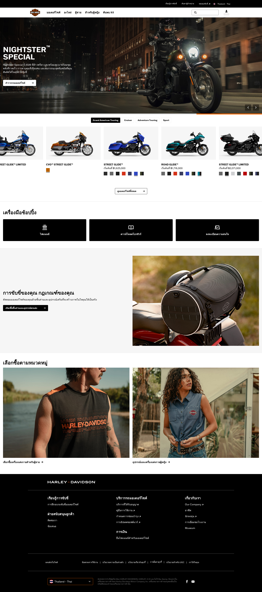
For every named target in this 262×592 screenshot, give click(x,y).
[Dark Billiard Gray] (111, 173)
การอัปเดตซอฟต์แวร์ (127, 522)
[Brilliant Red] (245, 173)
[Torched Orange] (48, 170)
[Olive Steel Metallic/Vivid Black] (142, 173)
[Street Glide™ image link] (131, 143)
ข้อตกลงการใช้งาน (90, 562)
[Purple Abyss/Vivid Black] (257, 173)
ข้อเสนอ (52, 526)
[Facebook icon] (187, 581)
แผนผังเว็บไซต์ (51, 562)
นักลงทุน (189, 516)
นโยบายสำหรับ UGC (175, 562)
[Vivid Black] (117, 173)
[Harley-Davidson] (79, 482)
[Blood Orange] (124, 173)
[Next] (256, 107)
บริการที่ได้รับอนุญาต (127, 504)
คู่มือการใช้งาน (124, 510)
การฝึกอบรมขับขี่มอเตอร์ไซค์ (63, 504)
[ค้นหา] (205, 12)
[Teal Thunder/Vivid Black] (199, 173)
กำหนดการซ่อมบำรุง (127, 516)
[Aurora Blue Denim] (136, 173)
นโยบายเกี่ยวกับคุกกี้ (137, 562)
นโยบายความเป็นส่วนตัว (113, 562)
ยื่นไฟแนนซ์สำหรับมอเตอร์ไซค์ (132, 538)
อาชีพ (188, 510)
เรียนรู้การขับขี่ (171, 3)
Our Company (193, 504)
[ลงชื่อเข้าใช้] (226, 12)
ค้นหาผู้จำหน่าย (188, 3)
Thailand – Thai (223, 4)
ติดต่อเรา (52, 520)
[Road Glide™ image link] (188, 143)
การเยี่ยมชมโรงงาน (195, 522)
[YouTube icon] (193, 581)
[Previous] (248, 107)
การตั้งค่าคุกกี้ (156, 562)
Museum (190, 528)
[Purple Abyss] (130, 173)
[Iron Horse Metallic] (239, 173)
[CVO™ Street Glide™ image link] (73, 143)
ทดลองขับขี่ (203, 4)
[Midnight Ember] (105, 173)
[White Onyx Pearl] (233, 173)
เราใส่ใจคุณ (194, 562)
